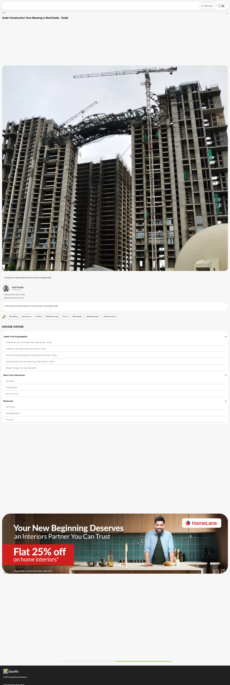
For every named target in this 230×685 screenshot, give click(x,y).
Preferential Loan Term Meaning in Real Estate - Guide (29, 342)
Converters (10, 407)
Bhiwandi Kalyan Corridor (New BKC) (21, 368)
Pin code (9, 420)
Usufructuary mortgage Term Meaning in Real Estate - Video (31, 355)
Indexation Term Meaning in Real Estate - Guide (26, 349)
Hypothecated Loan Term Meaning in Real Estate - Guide (30, 362)
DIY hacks (10, 381)
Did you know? (12, 394)
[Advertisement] (115, 42)
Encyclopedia (11, 388)
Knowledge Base (13, 413)
